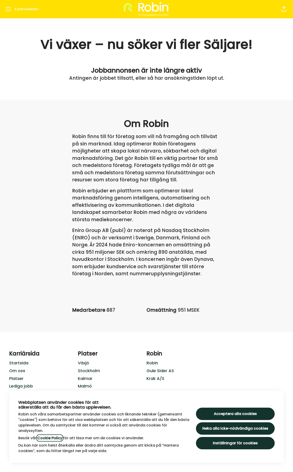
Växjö (83, 363)
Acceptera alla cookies (235, 413)
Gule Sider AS (160, 371)
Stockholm (89, 371)
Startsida (18, 363)
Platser (16, 378)
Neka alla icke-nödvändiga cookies (235, 428)
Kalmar (85, 378)
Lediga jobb (21, 386)
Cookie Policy (49, 438)
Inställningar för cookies (235, 443)
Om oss (17, 371)
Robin (152, 363)
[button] (283, 9)
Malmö (85, 386)
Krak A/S (155, 378)
